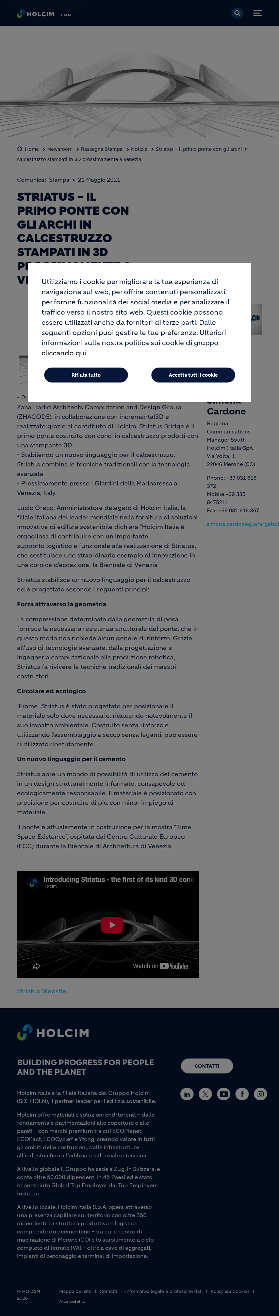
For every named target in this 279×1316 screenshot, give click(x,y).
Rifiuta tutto (86, 375)
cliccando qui (64, 353)
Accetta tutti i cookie (193, 375)
